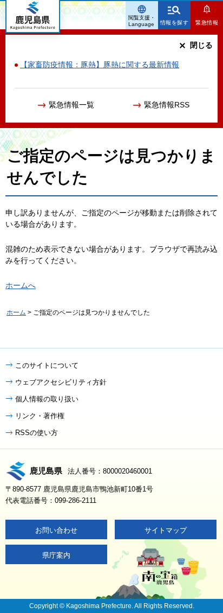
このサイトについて (46, 365)
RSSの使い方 (36, 433)
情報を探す (174, 22)
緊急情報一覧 (71, 104)
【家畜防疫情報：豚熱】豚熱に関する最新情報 (99, 64)
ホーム (16, 312)
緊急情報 (206, 22)
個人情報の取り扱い (46, 399)
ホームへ (20, 285)
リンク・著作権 (39, 416)
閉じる (201, 45)
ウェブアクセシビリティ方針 (61, 382)
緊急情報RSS (166, 104)
